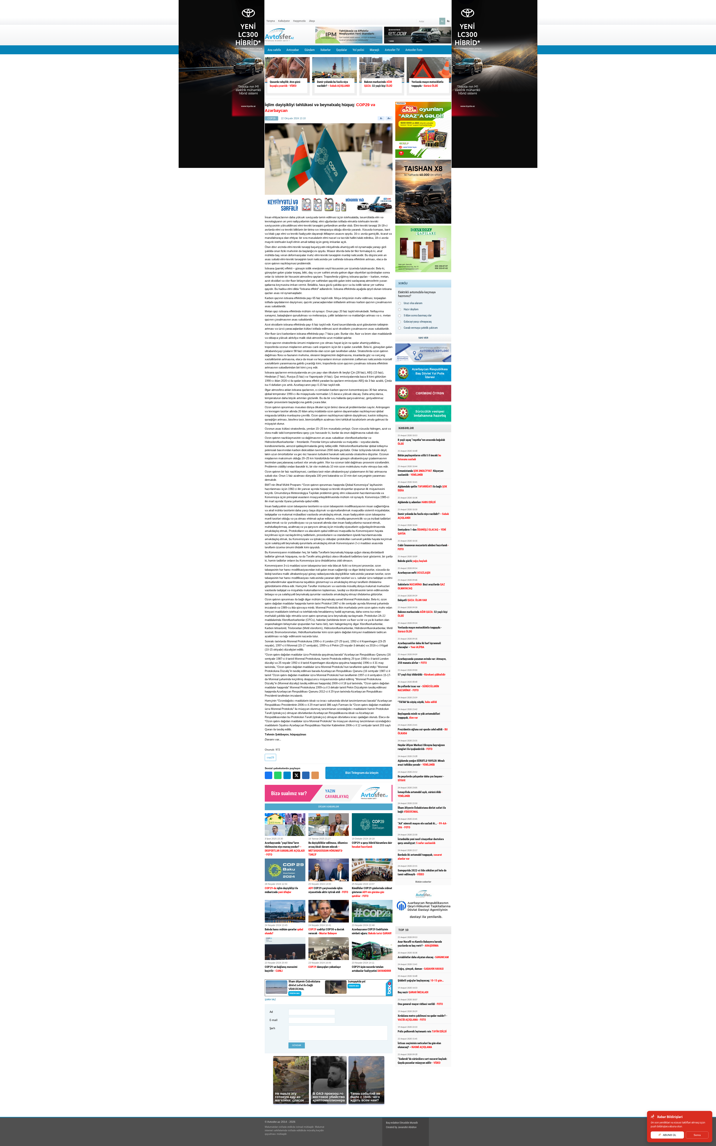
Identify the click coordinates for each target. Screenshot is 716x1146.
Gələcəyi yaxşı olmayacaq (418, 321)
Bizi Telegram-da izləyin (362, 772)
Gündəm (309, 51)
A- (381, 118)
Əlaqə (312, 20)
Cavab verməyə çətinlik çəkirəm (421, 327)
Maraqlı (374, 51)
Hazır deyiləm (411, 309)
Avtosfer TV (392, 50)
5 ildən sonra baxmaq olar (418, 315)
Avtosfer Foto (414, 50)
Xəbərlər (325, 50)
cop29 (270, 757)
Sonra (697, 1135)
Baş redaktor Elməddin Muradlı (402, 1122)
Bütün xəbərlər (423, 882)
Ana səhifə (274, 50)
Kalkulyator (284, 20)
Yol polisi (358, 50)
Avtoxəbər (292, 51)
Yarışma (270, 20)
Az (442, 21)
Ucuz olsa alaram (413, 303)
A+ (389, 118)
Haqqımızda (299, 20)
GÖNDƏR (296, 1045)
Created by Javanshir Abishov (401, 1127)
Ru (448, 21)
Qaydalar (341, 50)
